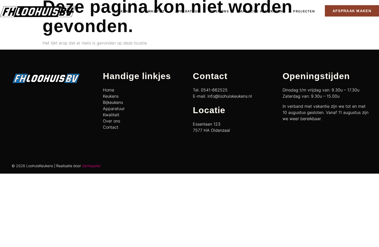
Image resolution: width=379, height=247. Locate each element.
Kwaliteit (155, 11)
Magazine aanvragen (261, 11)
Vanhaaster (91, 166)
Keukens (121, 11)
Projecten (304, 11)
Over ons (219, 11)
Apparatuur (187, 11)
